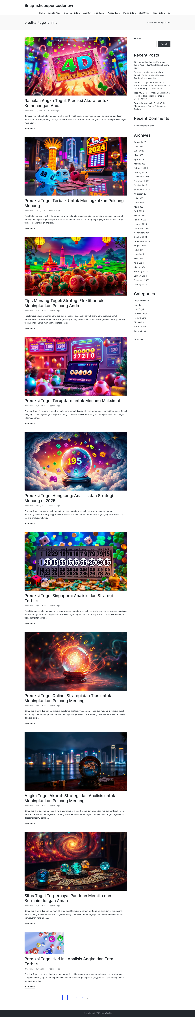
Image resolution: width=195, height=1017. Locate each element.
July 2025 (138, 198)
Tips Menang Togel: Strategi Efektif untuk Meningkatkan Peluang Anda (64, 303)
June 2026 (139, 150)
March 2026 (139, 163)
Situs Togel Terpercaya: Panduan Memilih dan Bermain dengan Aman (68, 898)
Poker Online (140, 318)
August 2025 (140, 194)
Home (149, 22)
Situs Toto (139, 339)
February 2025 (141, 219)
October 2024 (140, 237)
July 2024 (138, 250)
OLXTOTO (107, 1013)
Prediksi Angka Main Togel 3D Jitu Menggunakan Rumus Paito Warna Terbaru (150, 106)
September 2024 (142, 241)
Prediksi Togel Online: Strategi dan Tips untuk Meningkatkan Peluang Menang (68, 698)
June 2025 (139, 202)
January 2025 (140, 224)
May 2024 (138, 258)
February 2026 (141, 168)
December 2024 (141, 228)
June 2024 (139, 254)
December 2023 (141, 280)
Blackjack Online (141, 300)
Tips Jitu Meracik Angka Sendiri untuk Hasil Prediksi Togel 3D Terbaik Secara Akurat (152, 96)
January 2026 (140, 172)
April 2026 (139, 159)
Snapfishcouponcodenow (49, 5)
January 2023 (140, 284)
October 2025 (140, 185)
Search (137, 38)
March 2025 (139, 215)
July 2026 (138, 146)
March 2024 (139, 267)
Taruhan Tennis (141, 326)
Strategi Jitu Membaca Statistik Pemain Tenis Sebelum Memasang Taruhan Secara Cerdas (150, 75)
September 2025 (142, 189)
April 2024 (139, 263)
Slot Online (139, 322)
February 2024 (141, 271)
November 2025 (141, 181)
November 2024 (141, 232)
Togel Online (140, 331)
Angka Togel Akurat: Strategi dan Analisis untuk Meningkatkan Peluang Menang (70, 798)
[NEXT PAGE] (88, 997)
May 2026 (138, 155)
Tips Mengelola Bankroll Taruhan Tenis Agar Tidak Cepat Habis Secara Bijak (151, 65)
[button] (88, 997)
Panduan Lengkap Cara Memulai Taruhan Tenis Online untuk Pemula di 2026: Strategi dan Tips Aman (152, 85)
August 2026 (140, 142)
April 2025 (139, 211)
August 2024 (140, 245)
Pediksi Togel (54, 110)
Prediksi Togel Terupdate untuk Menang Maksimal (72, 400)
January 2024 (140, 276)
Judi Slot (138, 305)
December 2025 (141, 176)
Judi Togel (139, 309)
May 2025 (138, 207)
